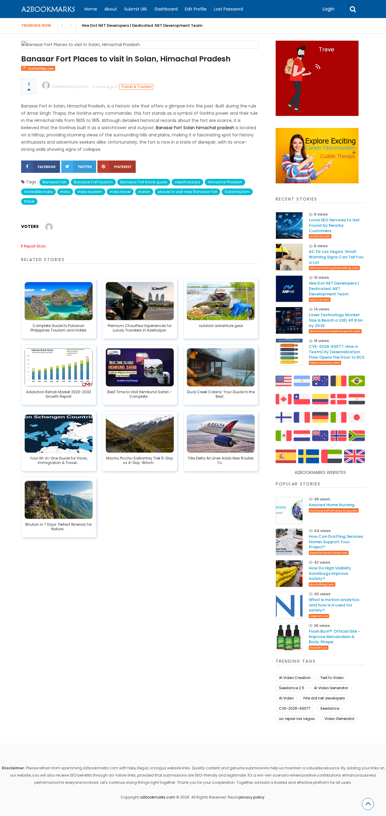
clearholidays (187, 182)
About (110, 9)
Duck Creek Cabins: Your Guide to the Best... (221, 394)
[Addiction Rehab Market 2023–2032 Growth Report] (59, 367)
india (65, 191)
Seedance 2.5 (291, 687)
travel (29, 201)
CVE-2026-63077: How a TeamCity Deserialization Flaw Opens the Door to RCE (337, 352)
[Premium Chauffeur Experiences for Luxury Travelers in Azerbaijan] (140, 301)
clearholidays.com (40, 68)
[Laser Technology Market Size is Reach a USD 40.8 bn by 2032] (289, 320)
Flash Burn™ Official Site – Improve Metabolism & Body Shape (335, 637)
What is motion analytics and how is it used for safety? (334, 605)
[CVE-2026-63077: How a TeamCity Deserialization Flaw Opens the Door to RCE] (289, 352)
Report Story (35, 246)
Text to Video (331, 677)
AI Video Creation (295, 677)
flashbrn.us (318, 647)
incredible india (38, 191)
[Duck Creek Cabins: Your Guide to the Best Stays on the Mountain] (221, 367)
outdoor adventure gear (221, 325)
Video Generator (339, 718)
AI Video (286, 698)
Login (328, 8)
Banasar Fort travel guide (143, 182)
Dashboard (166, 9)
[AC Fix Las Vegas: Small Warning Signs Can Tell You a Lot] (289, 257)
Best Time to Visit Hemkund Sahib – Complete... (139, 394)
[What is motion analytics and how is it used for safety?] (289, 605)
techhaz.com (320, 236)
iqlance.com (319, 299)
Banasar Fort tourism (93, 182)
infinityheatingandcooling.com (334, 268)
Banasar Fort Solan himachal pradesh (195, 128)
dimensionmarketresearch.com (335, 331)
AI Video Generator (331, 687)
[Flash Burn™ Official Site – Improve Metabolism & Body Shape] (289, 637)
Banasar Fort (54, 182)
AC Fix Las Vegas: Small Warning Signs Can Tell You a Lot (336, 257)
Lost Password (228, 9)
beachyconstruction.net (328, 553)
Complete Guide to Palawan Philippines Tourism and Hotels (58, 328)
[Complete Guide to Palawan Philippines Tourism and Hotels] (59, 301)
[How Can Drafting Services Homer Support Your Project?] (289, 542)
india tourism (90, 191)
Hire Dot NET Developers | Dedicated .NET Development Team (334, 289)
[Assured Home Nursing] (289, 510)
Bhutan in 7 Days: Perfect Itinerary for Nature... (58, 527)
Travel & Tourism (136, 86)
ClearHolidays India (70, 86)
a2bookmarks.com (157, 797)
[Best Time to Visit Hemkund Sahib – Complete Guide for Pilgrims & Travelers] (140, 367)
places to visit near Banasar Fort (187, 191)
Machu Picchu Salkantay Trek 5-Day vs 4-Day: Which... (139, 461)
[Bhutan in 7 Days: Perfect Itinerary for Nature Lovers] (59, 500)
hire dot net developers (324, 698)
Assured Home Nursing (332, 505)
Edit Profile (196, 9)
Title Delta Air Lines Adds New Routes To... (221, 461)
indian (144, 191)
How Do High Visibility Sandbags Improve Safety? (330, 573)
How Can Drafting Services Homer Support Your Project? (336, 542)
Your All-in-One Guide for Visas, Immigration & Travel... (58, 461)
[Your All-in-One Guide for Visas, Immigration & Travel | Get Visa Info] (59, 434)
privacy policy (251, 797)
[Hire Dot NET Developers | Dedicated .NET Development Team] (289, 289)
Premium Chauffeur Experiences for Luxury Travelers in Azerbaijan (140, 328)
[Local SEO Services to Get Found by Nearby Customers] (289, 225)
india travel (120, 191)
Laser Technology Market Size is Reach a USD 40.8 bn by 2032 (336, 320)
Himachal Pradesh (225, 182)
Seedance (329, 708)
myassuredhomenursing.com (333, 510)
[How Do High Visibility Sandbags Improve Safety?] (289, 573)
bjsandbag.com (322, 584)
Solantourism (237, 191)
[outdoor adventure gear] (221, 301)
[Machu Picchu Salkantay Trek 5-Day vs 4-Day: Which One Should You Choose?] (140, 434)
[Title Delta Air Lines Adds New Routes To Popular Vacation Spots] (221, 434)
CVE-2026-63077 (295, 708)
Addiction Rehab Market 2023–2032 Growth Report (58, 394)
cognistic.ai (319, 616)
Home (90, 9)
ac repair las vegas (297, 718)
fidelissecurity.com (325, 363)
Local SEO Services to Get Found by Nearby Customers (334, 225)
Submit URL (135, 9)
